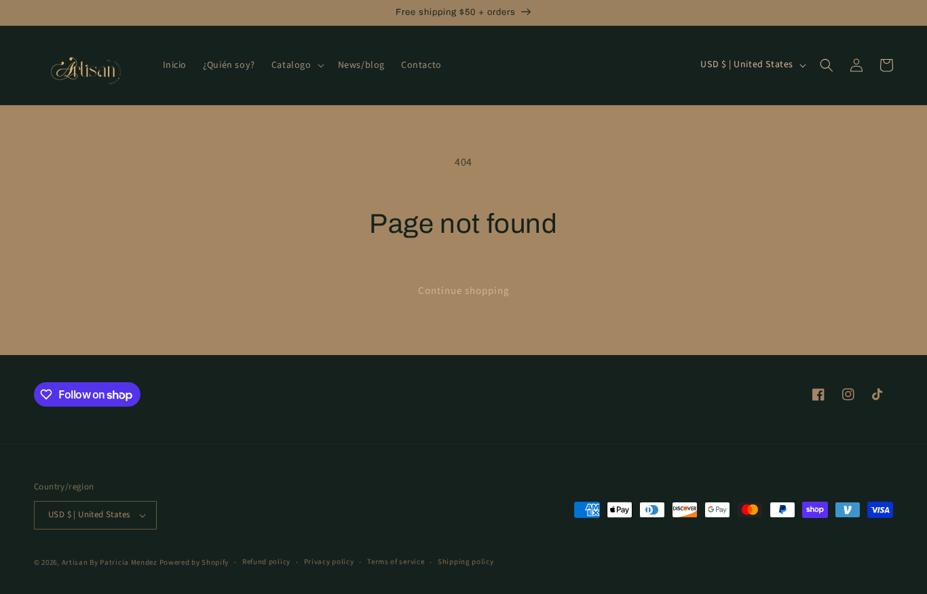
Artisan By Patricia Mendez (109, 562)
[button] (296, 65)
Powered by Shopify (194, 562)
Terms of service (395, 562)
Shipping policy (466, 562)
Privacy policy (329, 562)
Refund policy (266, 562)
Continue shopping (464, 291)
